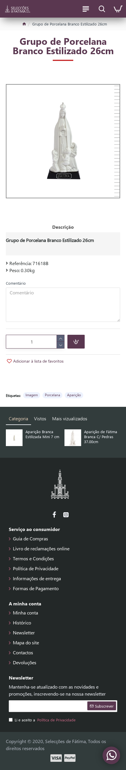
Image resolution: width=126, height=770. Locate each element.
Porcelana (52, 394)
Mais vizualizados (69, 418)
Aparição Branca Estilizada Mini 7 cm (42, 434)
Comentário (16, 283)
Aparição (74, 394)
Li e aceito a (45, 719)
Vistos (40, 418)
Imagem (31, 394)
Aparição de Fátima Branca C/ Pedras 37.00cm (100, 436)
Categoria (18, 418)
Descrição (63, 227)
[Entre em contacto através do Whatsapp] (111, 755)
